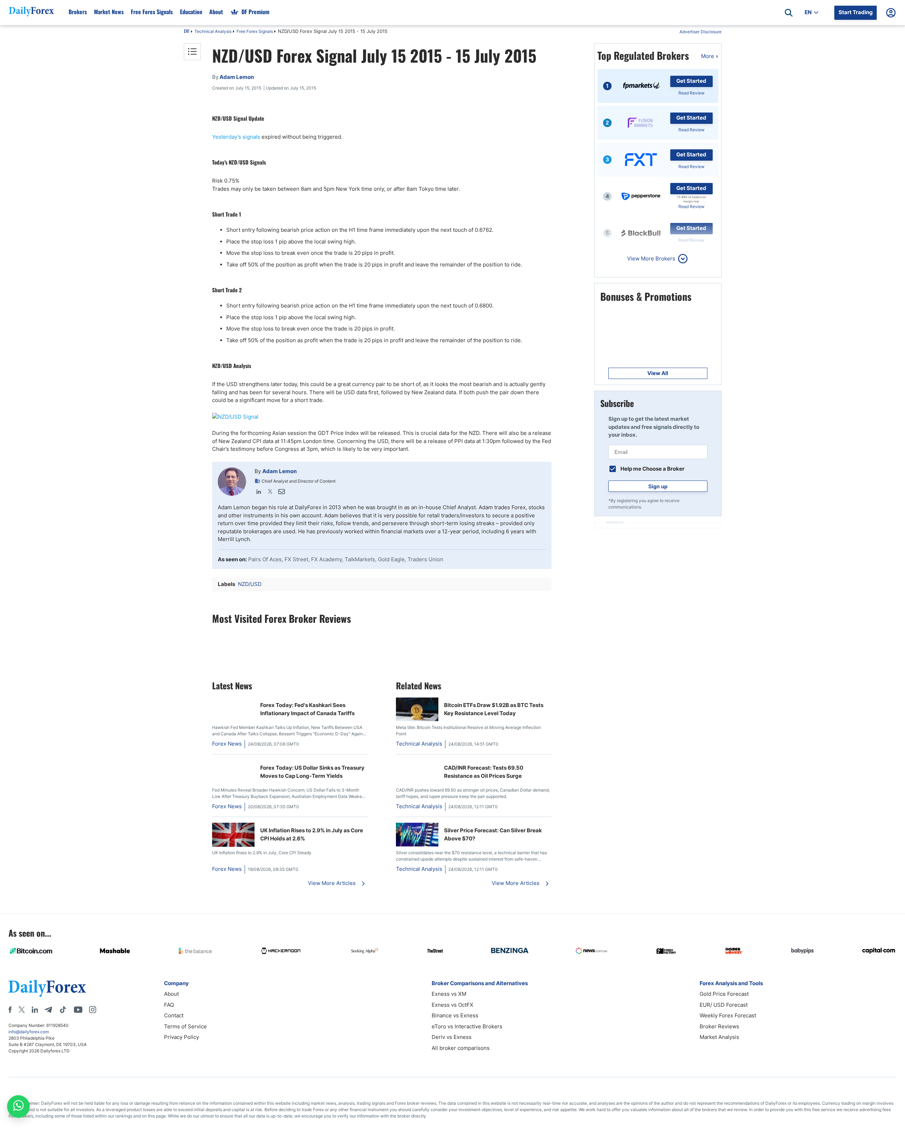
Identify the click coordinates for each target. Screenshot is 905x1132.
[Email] (281, 491)
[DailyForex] (47, 988)
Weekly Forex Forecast (728, 1015)
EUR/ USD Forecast (724, 1004)
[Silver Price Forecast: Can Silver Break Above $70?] (417, 844)
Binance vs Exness (455, 1015)
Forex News (227, 743)
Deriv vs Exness (452, 1037)
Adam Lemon (279, 471)
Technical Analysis (213, 31)
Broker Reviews (719, 1026)
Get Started (691, 80)
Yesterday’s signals (236, 136)
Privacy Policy (181, 1037)
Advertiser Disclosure (700, 31)
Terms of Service (185, 1026)
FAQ (169, 1004)
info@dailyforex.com (28, 1031)
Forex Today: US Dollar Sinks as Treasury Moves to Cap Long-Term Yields (312, 771)
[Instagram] (92, 1009)
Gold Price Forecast (724, 993)
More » (709, 56)
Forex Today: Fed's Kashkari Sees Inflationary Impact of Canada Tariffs (307, 709)
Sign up (657, 486)
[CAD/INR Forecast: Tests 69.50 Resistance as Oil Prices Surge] (399, 763)
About (216, 11)
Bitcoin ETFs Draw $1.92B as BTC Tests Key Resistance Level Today (493, 709)
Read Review (691, 93)
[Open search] (788, 12)
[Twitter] (270, 491)
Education (191, 11)
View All (657, 373)
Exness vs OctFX (452, 1004)
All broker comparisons (461, 1048)
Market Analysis (719, 1037)
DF (186, 31)
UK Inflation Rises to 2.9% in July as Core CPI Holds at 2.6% (311, 834)
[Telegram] (48, 1009)
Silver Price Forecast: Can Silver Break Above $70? (493, 834)
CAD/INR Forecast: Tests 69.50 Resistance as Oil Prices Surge (483, 771)
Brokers (78, 11)
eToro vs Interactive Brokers (467, 1026)
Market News (109, 11)
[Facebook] (10, 1009)
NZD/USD (250, 584)
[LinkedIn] (259, 491)
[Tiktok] (63, 1009)
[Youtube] (78, 1009)
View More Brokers (651, 258)
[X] (21, 1009)
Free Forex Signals (152, 11)
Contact (173, 1015)
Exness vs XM (449, 993)
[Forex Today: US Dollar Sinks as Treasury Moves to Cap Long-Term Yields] (233, 763)
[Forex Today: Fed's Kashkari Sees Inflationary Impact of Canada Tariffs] (233, 701)
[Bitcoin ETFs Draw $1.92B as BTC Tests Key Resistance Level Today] (417, 719)
